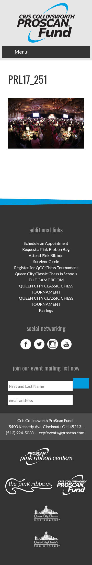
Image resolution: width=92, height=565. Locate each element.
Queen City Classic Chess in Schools (46, 273)
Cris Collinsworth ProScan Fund (45, 420)
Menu (21, 52)
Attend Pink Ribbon (46, 255)
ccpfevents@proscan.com (61, 432)
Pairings (46, 310)
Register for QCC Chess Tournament (46, 267)
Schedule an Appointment (46, 243)
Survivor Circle (46, 261)
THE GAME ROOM (46, 279)
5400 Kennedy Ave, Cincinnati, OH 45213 (45, 426)
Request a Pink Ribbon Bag (46, 249)
